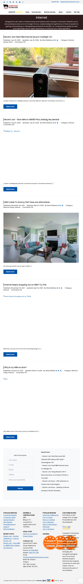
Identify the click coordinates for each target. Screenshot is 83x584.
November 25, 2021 (18, 288)
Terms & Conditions (30, 534)
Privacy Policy (28, 536)
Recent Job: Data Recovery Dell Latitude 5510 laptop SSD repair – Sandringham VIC (53, 459)
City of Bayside (48, 522)
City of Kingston (48, 529)
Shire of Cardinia (49, 520)
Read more (10, 107)
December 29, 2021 (18, 205)
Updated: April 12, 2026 (35, 288)
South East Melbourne (50, 515)
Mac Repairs (7, 522)
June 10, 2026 (16, 123)
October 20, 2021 (17, 371)
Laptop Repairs (8, 520)
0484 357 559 (55, 2)
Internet (71, 40)
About (60, 12)
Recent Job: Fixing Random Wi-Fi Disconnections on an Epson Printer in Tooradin (54, 475)
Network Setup (8, 207)
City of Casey (48, 517)
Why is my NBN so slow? (15, 367)
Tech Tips (77, 12)
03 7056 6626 (33, 550)
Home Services (36, 12)
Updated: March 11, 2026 (35, 205)
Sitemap (39, 580)
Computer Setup (9, 517)
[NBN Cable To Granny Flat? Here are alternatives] (41, 238)
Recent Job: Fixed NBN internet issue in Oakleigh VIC (28, 37)
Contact (68, 12)
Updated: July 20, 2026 (31, 123)
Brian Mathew (47, 40)
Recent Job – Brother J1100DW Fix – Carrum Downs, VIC (11, 538)
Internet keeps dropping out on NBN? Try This (25, 284)
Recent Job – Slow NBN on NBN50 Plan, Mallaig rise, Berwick (31, 119)
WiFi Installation (9, 529)
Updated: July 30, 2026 (30, 40)
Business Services (49, 12)
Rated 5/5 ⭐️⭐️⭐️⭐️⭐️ (16, 12)
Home (27, 12)
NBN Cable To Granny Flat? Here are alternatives (27, 202)
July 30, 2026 (15, 40)
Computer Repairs (10, 515)
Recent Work (8, 42)
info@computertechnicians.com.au (69, 2)
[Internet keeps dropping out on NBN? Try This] (41, 323)
